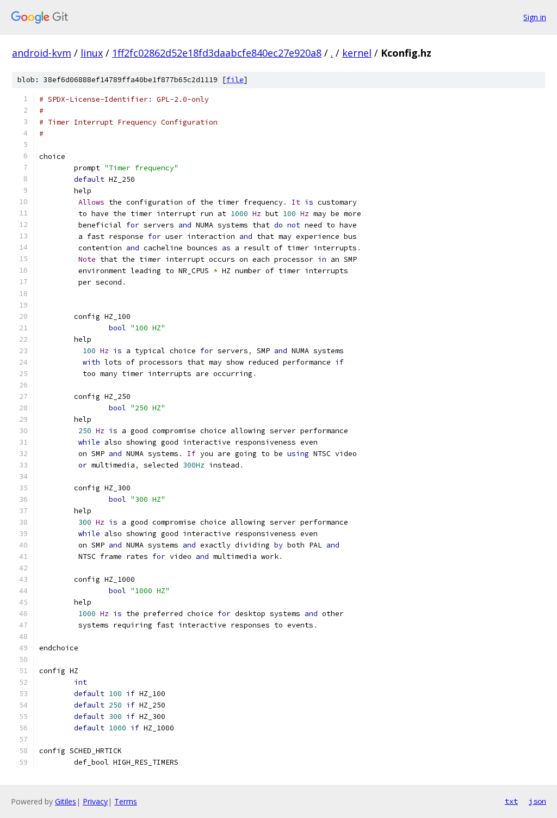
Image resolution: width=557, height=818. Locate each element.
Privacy (95, 801)
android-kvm (41, 52)
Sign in (534, 17)
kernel (357, 52)
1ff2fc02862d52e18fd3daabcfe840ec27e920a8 (216, 52)
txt (511, 801)
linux (92, 52)
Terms (125, 801)
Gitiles (65, 801)
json (537, 801)
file (235, 79)
